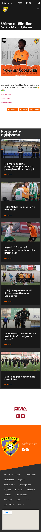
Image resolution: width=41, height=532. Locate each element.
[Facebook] (26, 3)
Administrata (21, 495)
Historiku (31, 490)
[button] (39, 3)
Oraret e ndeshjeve (12, 475)
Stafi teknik (9, 485)
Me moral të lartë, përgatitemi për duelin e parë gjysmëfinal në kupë (19, 166)
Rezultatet (9, 480)
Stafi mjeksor (25, 485)
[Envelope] (23, 416)
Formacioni (31, 475)
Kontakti (19, 490)
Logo (19, 500)
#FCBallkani (6, 94)
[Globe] (18, 416)
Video (28, 500)
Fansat (21, 505)
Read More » (8, 175)
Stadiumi (8, 500)
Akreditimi (9, 505)
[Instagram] (30, 3)
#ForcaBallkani (7, 99)
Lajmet (7, 490)
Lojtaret (21, 480)
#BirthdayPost (6, 103)
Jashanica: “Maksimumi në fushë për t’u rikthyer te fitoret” (20, 336)
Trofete (7, 495)
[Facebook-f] (23, 449)
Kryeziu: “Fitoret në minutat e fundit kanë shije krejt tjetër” (20, 250)
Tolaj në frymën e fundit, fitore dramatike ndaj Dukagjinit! (18, 293)
